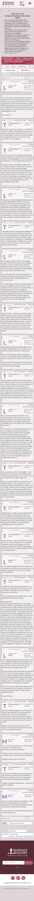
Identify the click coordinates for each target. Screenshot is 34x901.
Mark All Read (14, 834)
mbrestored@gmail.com (11, 53)
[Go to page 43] (14, 78)
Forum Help (19, 836)
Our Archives (8, 60)
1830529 (31, 735)
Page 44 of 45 (6, 78)
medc (11, 765)
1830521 (31, 405)
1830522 (31, 463)
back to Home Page (8, 3)
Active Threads (21, 66)
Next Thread (25, 70)
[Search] (30, 66)
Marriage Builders (8, 58)
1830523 (31, 502)
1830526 (31, 577)
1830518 (31, 304)
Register (26, 58)
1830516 (31, 222)
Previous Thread (10, 70)
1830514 (31, 144)
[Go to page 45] (33, 78)
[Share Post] (26, 81)
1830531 (31, 790)
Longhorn (10, 120)
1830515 (31, 189)
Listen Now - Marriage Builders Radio (21, 4)
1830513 (31, 120)
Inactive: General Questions (13, 61)
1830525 (31, 555)
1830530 (31, 764)
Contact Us (11, 836)
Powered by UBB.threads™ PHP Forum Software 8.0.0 (17, 888)
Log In (31, 58)
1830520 (31, 371)
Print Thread (5, 74)
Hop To (4, 823)
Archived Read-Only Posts (23, 60)
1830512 (31, 81)
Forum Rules (5, 834)
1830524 (31, 530)
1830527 (31, 649)
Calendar (13, 66)
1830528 (31, 701)
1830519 (31, 336)
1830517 (31, 250)
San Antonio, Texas (28, 89)
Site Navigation (30, 3)
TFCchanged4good (15, 81)
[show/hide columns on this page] (32, 66)
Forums (18, 58)
